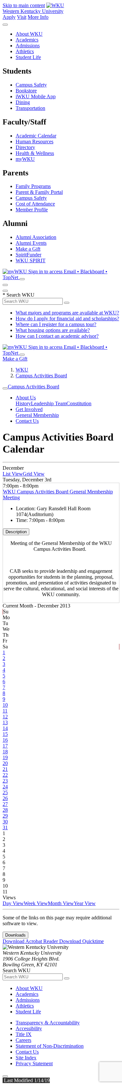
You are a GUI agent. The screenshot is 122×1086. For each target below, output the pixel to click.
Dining (23, 102)
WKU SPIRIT (31, 260)
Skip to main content (24, 5)
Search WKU (18, 295)
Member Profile (32, 209)
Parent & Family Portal (39, 192)
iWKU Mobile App (36, 96)
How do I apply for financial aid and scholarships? (67, 318)
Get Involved (29, 409)
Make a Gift (28, 249)
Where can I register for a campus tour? (56, 324)
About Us (26, 397)
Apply (9, 17)
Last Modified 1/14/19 (26, 1080)
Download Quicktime (81, 941)
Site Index (26, 1057)
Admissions (28, 45)
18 (5, 751)
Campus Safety (31, 85)
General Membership (37, 415)
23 (5, 781)
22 (5, 775)
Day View (13, 903)
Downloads (15, 935)
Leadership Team (48, 403)
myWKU (25, 159)
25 (5, 792)
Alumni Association (36, 237)
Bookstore (26, 90)
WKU (22, 369)
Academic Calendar (36, 135)
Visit (21, 17)
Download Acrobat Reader (31, 941)
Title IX (24, 1034)
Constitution (78, 403)
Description (16, 531)
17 (5, 746)
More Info (38, 17)
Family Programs (33, 186)
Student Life (28, 57)
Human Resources (34, 141)
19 (5, 757)
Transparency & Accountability (48, 1022)
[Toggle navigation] (5, 388)
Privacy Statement (34, 1063)
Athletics (25, 51)
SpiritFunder (28, 254)
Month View (61, 903)
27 (5, 804)
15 (5, 734)
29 (5, 816)
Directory (25, 147)
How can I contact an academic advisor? (57, 336)
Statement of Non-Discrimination (50, 1046)
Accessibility (29, 1028)
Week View (36, 903)
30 (5, 821)
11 (5, 711)
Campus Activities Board (41, 375)
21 (5, 769)
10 (5, 705)
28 (5, 810)
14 (5, 728)
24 (5, 786)
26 (5, 798)
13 (5, 722)
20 (5, 763)
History (23, 403)
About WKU (29, 34)
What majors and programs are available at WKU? (67, 312)
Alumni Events (31, 243)
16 (5, 740)
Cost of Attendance (35, 204)
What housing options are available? (53, 330)
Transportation (30, 108)
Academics (27, 39)
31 (5, 827)
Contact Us (27, 421)
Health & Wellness (35, 153)
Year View (85, 903)
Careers (23, 1040)
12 (5, 716)
